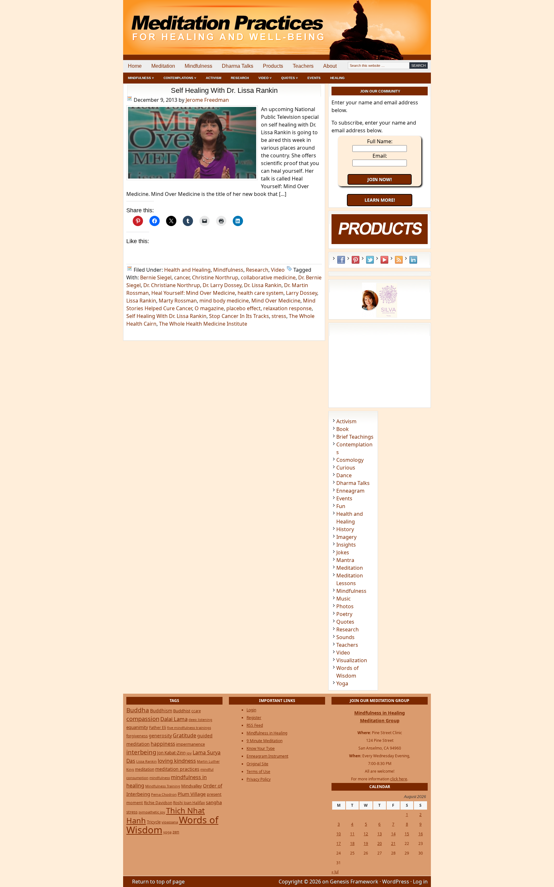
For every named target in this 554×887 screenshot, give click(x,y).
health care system (260, 292)
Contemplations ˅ (180, 78)
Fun (340, 506)
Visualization (351, 660)
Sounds (345, 637)
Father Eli (157, 727)
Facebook (341, 260)
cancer (181, 277)
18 (352, 843)
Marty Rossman (178, 300)
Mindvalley (191, 786)
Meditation (163, 66)
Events (314, 78)
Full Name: (379, 141)
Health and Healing (187, 269)
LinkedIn (413, 260)
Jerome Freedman (207, 99)
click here (398, 779)
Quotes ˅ (289, 78)
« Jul (335, 871)
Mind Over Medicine (275, 300)
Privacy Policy (259, 779)
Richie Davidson (158, 802)
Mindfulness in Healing (267, 733)
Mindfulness (198, 66)
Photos (345, 606)
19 (366, 843)
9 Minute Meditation (264, 740)
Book (342, 429)
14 (393, 834)
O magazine (209, 308)
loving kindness (177, 760)
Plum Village (192, 794)
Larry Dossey (301, 292)
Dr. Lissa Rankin (262, 285)
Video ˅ (265, 78)
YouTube (384, 260)
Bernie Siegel (156, 277)
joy (189, 753)
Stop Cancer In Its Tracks (239, 316)
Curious (345, 467)
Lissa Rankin (141, 300)
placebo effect (243, 308)
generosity (160, 736)
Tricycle (154, 822)
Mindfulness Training (162, 786)
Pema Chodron (164, 794)
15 (407, 834)
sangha (214, 802)
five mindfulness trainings (189, 727)
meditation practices (177, 769)
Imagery (346, 536)
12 (366, 834)
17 (338, 843)
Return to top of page (158, 881)
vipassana (170, 822)
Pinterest (355, 260)
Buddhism (161, 710)
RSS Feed (399, 260)
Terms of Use (258, 771)
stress (279, 316)
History (345, 529)
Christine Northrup (215, 277)
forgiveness (137, 736)
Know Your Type (261, 748)
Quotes (345, 621)
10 (338, 834)
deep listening (200, 719)
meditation (144, 769)
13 (379, 834)
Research (240, 78)
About (330, 66)
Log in (420, 881)
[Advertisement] (404, 22)
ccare (196, 710)
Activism (213, 78)
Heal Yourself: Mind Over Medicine (193, 292)
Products (273, 66)
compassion (142, 719)
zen (175, 832)
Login (251, 710)
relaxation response (287, 308)
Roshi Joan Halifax (189, 802)
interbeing (141, 752)
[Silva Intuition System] (379, 316)
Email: (380, 155)
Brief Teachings (355, 436)
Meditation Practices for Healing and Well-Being (197, 22)
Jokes (342, 552)
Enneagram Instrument (267, 756)
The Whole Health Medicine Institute (203, 323)
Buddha (137, 710)
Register (254, 717)
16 (420, 834)
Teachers (303, 66)
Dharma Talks (237, 66)
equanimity (137, 727)
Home (135, 66)
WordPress (395, 881)
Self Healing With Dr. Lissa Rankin (224, 90)
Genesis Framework (354, 881)
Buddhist (181, 711)
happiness (163, 743)
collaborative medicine (268, 277)
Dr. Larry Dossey (222, 285)
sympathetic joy (151, 812)
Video (278, 269)
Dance (344, 475)
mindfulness (159, 777)
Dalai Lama (174, 719)
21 (393, 843)
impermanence (190, 744)
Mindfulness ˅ (141, 78)
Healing (337, 78)
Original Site (257, 764)
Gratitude (184, 735)
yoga (167, 832)
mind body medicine (224, 300)
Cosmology (350, 459)
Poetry (344, 614)
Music (343, 598)
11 (352, 834)
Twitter (370, 260)
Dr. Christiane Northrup (171, 285)
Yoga (342, 683)
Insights (346, 544)
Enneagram (350, 490)
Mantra (345, 560)
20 (379, 843)
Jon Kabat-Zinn (171, 753)
